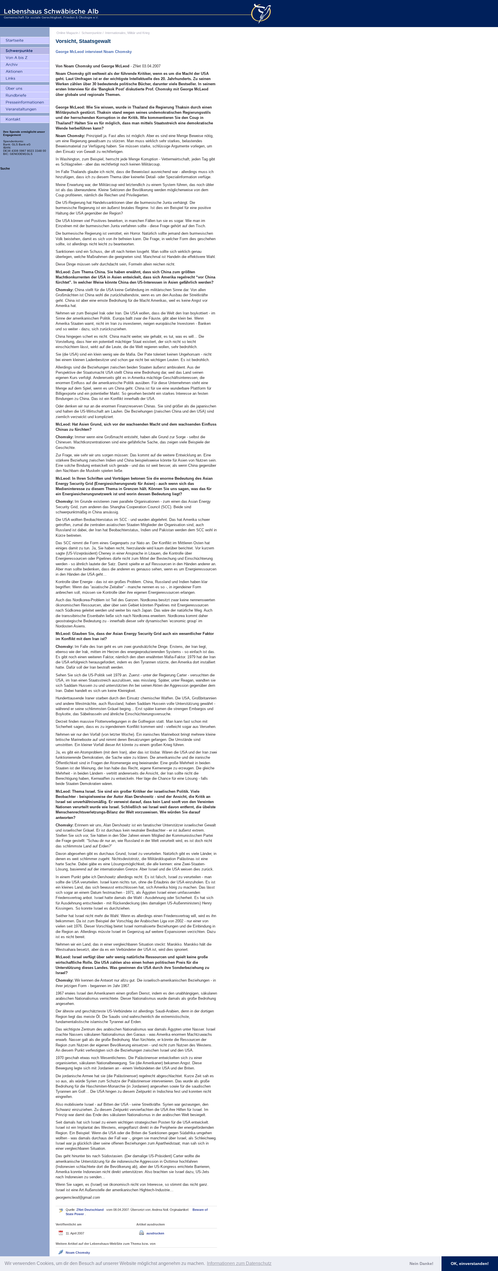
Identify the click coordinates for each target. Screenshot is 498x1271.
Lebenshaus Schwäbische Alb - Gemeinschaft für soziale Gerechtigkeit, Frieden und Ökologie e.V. (50, 13)
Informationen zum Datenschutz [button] (239, 1263)
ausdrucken (155, 1233)
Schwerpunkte (92, 33)
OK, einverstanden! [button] (470, 1263)
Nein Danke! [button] (421, 1263)
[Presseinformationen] (24, 102)
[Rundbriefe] (24, 95)
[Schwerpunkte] (24, 51)
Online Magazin (67, 33)
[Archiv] (24, 64)
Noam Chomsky (78, 1252)
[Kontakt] (24, 119)
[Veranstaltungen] (24, 109)
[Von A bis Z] (24, 57)
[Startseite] (24, 40)
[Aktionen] (24, 71)
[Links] (24, 78)
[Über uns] (24, 88)
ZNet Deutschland (90, 1209)
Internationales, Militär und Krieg (127, 33)
